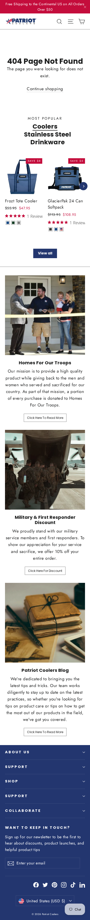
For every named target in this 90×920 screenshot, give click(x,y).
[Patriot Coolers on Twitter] (45, 884)
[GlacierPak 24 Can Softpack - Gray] (50, 229)
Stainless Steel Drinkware (47, 138)
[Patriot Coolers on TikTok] (73, 884)
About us (17, 752)
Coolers (45, 126)
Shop (11, 781)
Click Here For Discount (45, 571)
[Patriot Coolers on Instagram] (63, 884)
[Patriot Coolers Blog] (45, 623)
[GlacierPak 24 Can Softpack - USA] (61, 229)
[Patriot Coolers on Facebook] (36, 884)
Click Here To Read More (45, 418)
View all (45, 253)
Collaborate (23, 810)
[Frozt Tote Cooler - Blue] (8, 223)
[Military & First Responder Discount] (45, 470)
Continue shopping (45, 89)
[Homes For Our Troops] (45, 315)
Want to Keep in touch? (37, 827)
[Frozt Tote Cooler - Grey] (18, 223)
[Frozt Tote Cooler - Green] (13, 223)
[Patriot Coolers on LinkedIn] (82, 884)
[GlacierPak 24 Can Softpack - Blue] (56, 229)
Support (16, 766)
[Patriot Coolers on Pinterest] (54, 884)
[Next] (83, 186)
